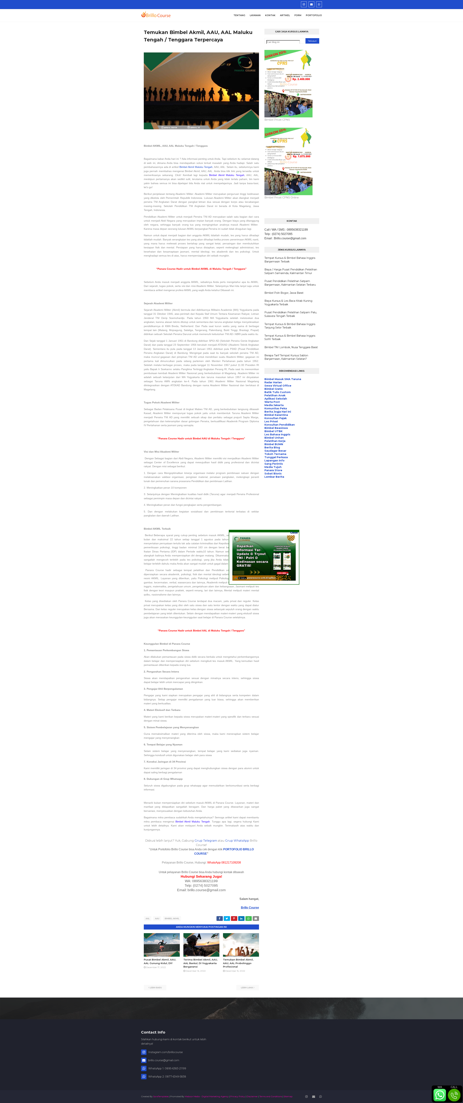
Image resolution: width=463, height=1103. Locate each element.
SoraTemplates (161, 1096)
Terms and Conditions (270, 1096)
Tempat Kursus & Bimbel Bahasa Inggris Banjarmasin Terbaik (289, 259)
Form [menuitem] (297, 15)
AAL (148, 918)
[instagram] (304, 4)
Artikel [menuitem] (285, 15)
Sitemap (288, 1096)
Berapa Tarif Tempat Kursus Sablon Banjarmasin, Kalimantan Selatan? (286, 357)
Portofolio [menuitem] (314, 15)
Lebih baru (156, 987)
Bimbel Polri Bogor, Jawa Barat (283, 292)
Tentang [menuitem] (239, 15)
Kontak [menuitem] (270, 15)
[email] (311, 4)
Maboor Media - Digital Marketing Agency (207, 1096)
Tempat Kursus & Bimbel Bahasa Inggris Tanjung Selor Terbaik (289, 326)
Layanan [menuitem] (255, 15)
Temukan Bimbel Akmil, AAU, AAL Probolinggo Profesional (238, 963)
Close (294, 532)
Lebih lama (247, 987)
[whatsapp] (319, 4)
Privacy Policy (237, 1096)
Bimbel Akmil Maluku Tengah (196, 167)
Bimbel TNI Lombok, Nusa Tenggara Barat (291, 347)
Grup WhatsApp (237, 840)
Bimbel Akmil (172, 918)
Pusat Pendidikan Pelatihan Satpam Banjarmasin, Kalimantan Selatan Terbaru (290, 282)
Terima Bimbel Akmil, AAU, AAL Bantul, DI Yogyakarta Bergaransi (200, 963)
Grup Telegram (206, 840)
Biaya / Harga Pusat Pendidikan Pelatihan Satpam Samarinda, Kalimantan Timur (290, 271)
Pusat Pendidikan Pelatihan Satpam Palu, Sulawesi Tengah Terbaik (290, 314)
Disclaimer (252, 1096)
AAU (157, 918)
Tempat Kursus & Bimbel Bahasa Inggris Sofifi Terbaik (289, 337)
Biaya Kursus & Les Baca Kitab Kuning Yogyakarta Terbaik (288, 302)
